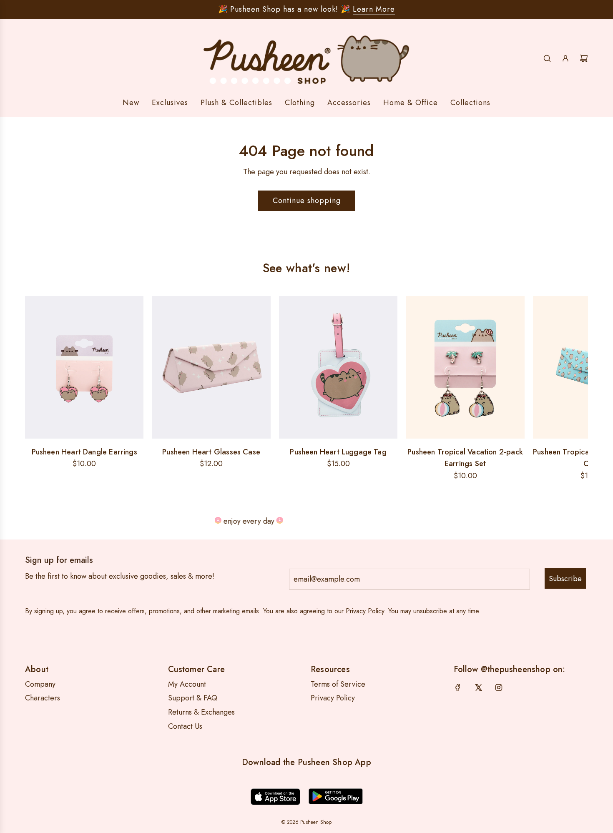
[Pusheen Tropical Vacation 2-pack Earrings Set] (465, 367)
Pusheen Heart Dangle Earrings (84, 452)
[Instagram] (499, 687)
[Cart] (584, 58)
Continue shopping (307, 200)
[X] (478, 687)
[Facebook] (458, 687)
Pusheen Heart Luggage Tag (338, 452)
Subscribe (565, 578)
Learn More (374, 9)
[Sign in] (565, 58)
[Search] (547, 58)
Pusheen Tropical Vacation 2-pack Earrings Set (465, 458)
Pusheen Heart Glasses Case (211, 452)
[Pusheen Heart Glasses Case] (211, 367)
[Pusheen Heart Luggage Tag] (338, 367)
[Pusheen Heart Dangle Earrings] (84, 367)
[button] (34, 389)
